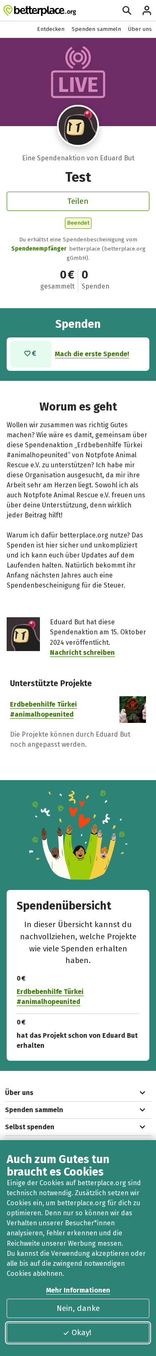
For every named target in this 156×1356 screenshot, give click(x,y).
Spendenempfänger (39, 248)
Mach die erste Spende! (92, 354)
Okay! (82, 1332)
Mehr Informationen (78, 1290)
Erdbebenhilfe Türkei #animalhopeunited (50, 997)
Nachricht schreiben (82, 652)
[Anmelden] (147, 10)
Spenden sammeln (96, 29)
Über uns (140, 29)
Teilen (78, 201)
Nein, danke (78, 1308)
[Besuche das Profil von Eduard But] (78, 126)
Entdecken (50, 29)
